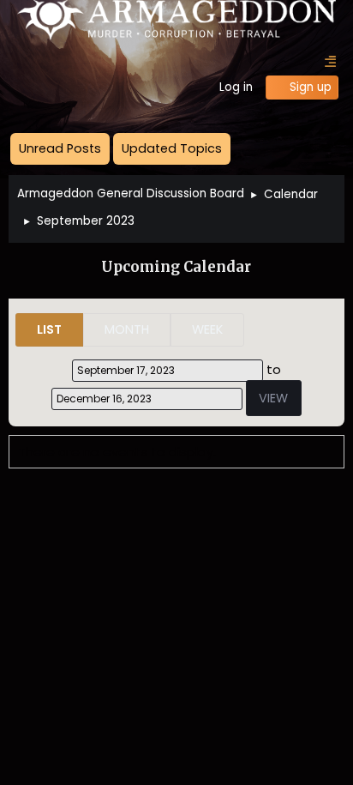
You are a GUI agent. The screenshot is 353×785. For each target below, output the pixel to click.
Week (207, 329)
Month (127, 329)
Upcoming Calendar (176, 267)
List (49, 329)
